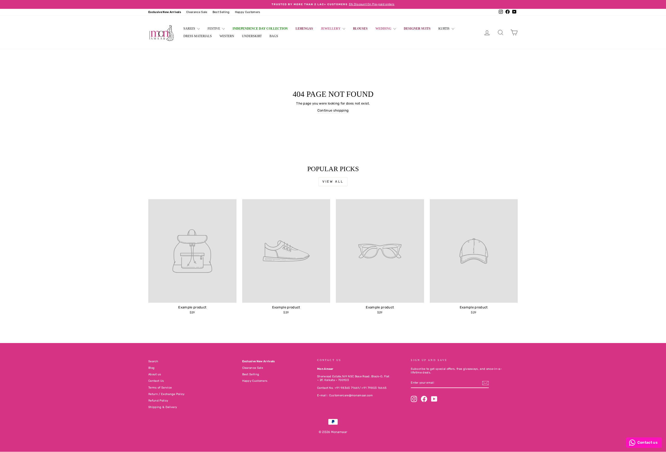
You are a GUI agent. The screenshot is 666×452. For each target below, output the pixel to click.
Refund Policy (158, 400)
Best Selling (221, 12)
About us (154, 374)
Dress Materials (197, 36)
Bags (274, 36)
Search (153, 361)
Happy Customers (247, 12)
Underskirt (252, 36)
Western (227, 36)
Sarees (189, 28)
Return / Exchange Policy (166, 394)
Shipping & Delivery (162, 407)
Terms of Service (160, 387)
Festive (214, 28)
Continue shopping (333, 110)
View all (333, 181)
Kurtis (444, 28)
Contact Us (156, 381)
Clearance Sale (196, 12)
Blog (151, 368)
